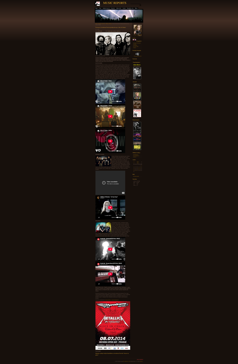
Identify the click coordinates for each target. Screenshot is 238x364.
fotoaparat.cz (136, 154)
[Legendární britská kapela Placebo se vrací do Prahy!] (137, 116)
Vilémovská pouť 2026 (137, 56)
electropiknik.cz (136, 155)
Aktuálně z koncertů (106, 8)
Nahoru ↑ (141, 361)
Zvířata (135, 44)
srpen (138, 161)
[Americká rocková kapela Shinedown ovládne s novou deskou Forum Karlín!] (137, 108)
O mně (100, 8)
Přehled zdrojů (136, 176)
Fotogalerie (113, 8)
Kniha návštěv (118, 8)
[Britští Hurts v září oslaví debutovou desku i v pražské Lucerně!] (137, 132)
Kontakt (124, 8)
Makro (135, 47)
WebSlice (126, 361)
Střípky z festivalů (109, 23)
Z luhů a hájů (136, 46)
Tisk (129, 361)
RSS (123, 361)
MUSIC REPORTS (114, 3)
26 (136, 170)
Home (96, 8)
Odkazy (136, 8)
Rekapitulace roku (130, 8)
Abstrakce (135, 45)
